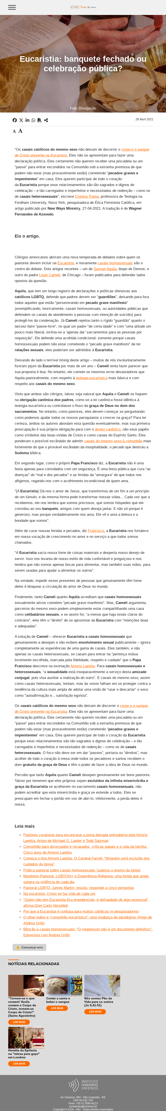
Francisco (96, 531)
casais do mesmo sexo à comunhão (113, 441)
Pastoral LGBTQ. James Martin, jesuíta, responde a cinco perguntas (78, 888)
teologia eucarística (91, 378)
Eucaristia (65, 263)
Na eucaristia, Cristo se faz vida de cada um (59, 894)
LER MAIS (19, 1022)
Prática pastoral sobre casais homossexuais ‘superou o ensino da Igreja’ (82, 870)
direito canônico (107, 429)
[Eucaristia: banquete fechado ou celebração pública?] (46, 120)
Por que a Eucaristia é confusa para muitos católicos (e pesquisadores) (81, 911)
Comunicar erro (29, 947)
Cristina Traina (87, 196)
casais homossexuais (115, 263)
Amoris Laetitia (82, 666)
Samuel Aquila (105, 269)
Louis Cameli (49, 275)
